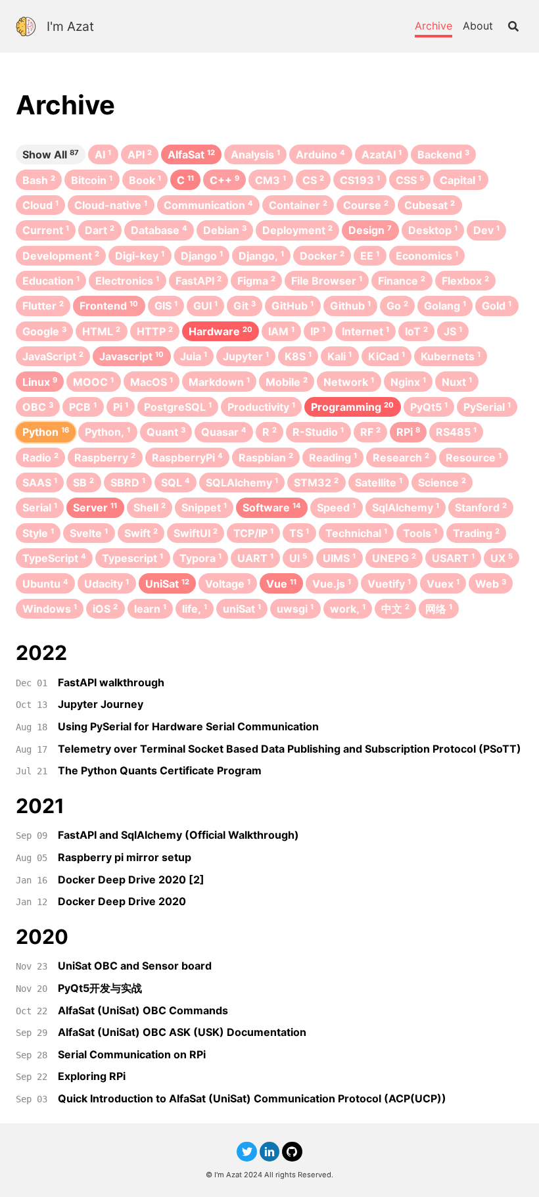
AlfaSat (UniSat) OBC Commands (143, 1010)
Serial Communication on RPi (132, 1054)
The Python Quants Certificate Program (160, 770)
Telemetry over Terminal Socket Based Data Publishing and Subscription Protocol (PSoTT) (289, 748)
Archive (433, 25)
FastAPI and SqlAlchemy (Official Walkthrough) (178, 834)
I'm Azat (70, 26)
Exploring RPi (92, 1076)
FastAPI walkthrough (111, 682)
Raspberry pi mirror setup (124, 857)
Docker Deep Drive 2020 (122, 901)
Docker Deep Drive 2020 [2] (131, 879)
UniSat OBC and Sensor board (135, 965)
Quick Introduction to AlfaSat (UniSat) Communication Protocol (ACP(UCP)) (252, 1098)
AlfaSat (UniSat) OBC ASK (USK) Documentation (182, 1032)
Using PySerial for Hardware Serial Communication (188, 726)
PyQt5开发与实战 (100, 988)
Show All (50, 154)
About (478, 25)
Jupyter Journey (100, 704)
